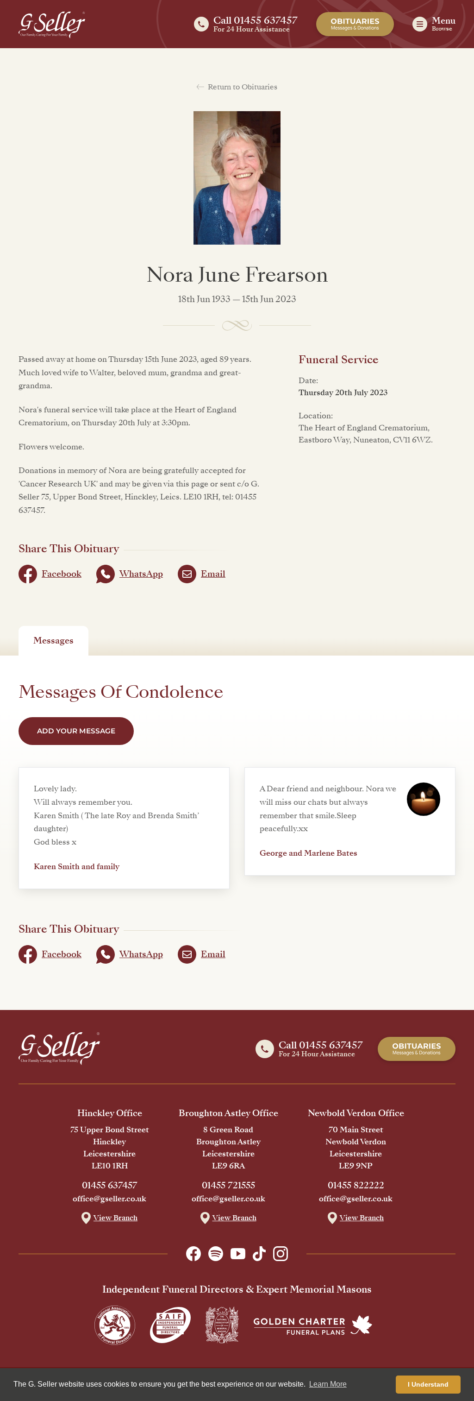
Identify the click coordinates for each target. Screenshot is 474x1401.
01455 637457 (109, 1185)
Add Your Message (76, 730)
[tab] (53, 641)
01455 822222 (356, 1185)
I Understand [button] (428, 1384)
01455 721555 (228, 1185)
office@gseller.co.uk (109, 1199)
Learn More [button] (328, 1384)
